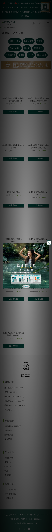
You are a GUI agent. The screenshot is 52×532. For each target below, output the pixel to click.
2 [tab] (46, 284)
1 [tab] (46, 282)
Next (47, 266)
